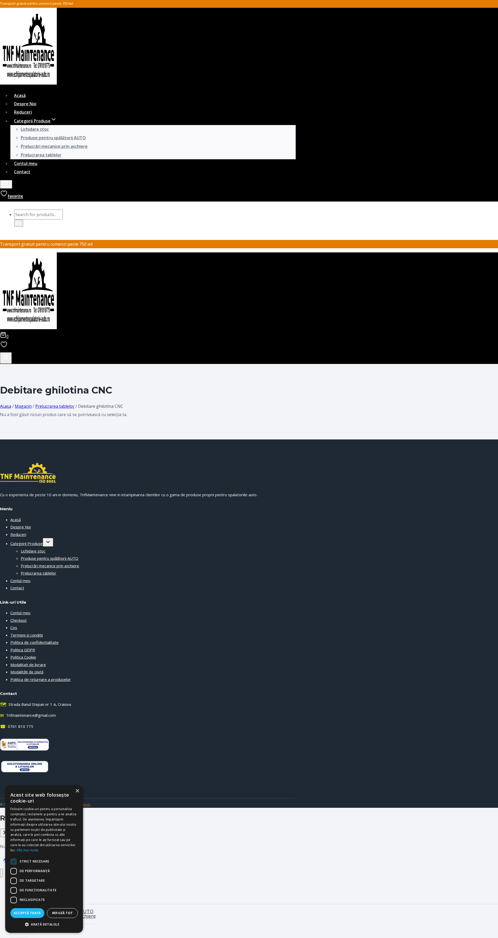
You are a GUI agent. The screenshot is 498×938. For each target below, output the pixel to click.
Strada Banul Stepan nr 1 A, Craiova (35, 704)
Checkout (18, 620)
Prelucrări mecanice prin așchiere (54, 146)
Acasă (20, 95)
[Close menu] (1, 873)
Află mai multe (28, 850)
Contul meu (25, 163)
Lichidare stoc (35, 129)
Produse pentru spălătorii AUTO (53, 138)
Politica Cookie (23, 657)
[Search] (18, 223)
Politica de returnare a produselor (40, 679)
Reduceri (23, 112)
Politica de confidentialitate (34, 642)
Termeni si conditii (26, 635)
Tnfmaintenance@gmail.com (28, 715)
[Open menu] (6, 358)
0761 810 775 (16, 726)
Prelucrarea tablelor (41, 155)
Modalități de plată (26, 671)
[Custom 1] (4, 346)
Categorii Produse (26, 543)
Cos (13, 627)
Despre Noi (25, 104)
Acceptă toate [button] (27, 913)
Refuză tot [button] (62, 913)
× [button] (77, 791)
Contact (22, 172)
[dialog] (44, 859)
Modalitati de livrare (28, 664)
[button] (44, 924)
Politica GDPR (22, 649)
